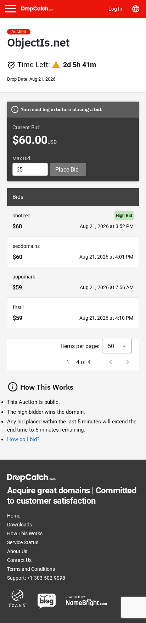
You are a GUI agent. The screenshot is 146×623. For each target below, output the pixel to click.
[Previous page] (110, 361)
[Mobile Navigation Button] (10, 8)
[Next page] (127, 361)
